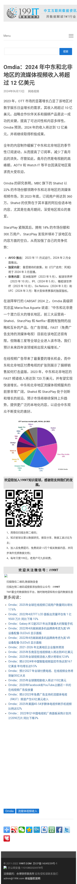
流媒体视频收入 (27, 811)
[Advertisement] (38, 763)
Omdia (9, 811)
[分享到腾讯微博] (37, 830)
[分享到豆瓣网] (52, 830)
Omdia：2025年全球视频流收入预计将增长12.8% (38, 656)
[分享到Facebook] (59, 830)
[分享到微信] (22, 830)
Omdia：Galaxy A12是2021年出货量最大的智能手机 (40, 623)
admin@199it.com (14, 878)
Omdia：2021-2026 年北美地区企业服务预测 (36, 647)
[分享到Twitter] (67, 830)
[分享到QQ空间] (29, 830)
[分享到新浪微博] (14, 830)
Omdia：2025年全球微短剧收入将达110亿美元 (37, 680)
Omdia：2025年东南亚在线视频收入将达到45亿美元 (40, 652)
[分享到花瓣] (7, 838)
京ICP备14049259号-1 (45, 863)
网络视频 (33, 91)
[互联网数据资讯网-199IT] (38, 13)
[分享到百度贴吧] (44, 830)
